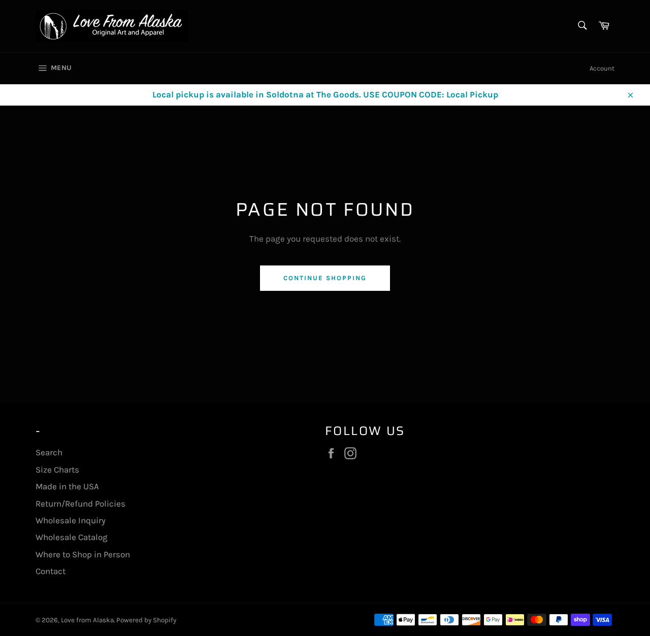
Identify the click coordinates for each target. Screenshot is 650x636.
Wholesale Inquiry (71, 520)
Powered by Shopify (146, 620)
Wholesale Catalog (72, 537)
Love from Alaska (87, 620)
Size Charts (57, 469)
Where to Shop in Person (83, 554)
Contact (51, 571)
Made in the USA (67, 486)
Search (49, 452)
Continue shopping (324, 278)
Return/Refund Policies (80, 503)
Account (602, 68)
